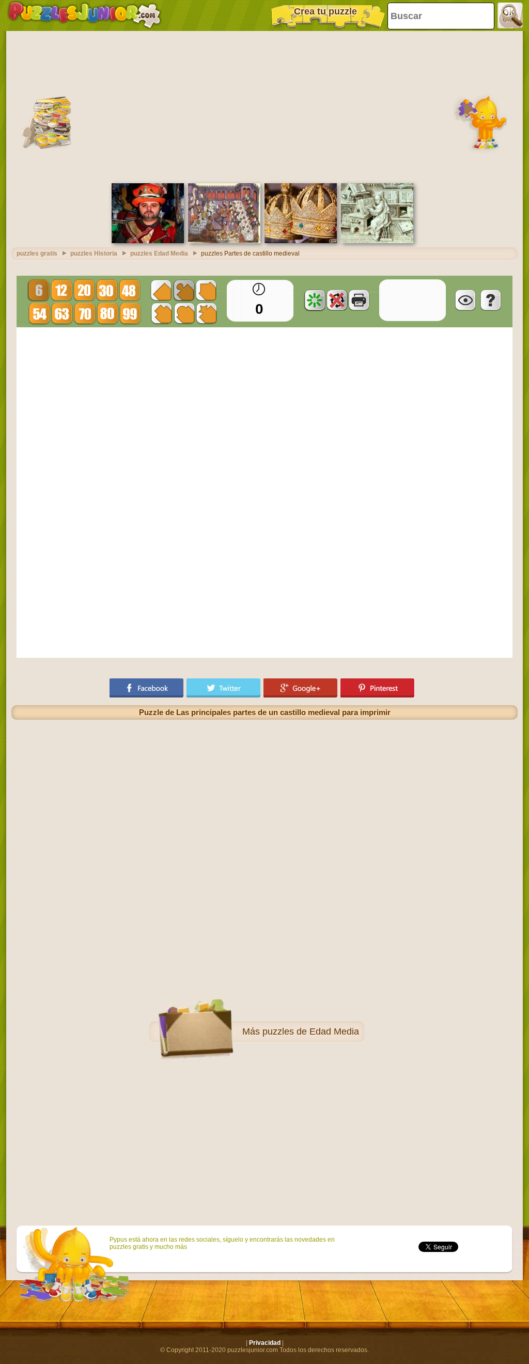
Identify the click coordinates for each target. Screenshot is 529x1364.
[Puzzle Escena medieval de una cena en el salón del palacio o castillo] (224, 241)
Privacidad (265, 1342)
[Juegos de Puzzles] (84, 15)
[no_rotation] (336, 300)
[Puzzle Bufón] (148, 241)
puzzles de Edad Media (310, 1031)
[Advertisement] (264, 106)
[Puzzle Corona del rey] (300, 241)
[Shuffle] (314, 300)
